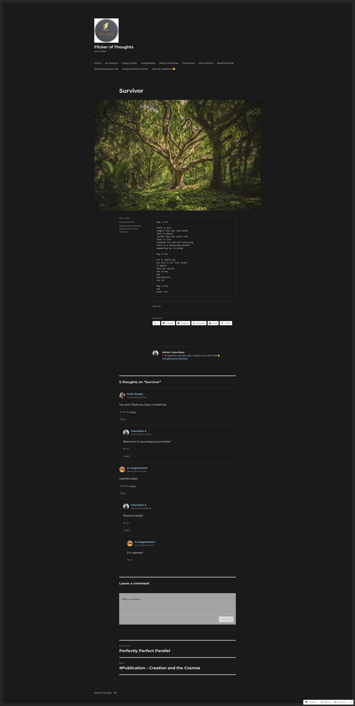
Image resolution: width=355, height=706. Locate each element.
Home (97, 63)
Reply (122, 419)
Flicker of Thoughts (113, 47)
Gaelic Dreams (135, 394)
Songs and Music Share (135, 69)
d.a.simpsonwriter (137, 468)
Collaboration (148, 63)
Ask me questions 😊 (163, 69)
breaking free (125, 226)
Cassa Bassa (137, 431)
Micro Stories (206, 63)
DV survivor (133, 229)
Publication (188, 63)
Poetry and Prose (168, 63)
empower (123, 232)
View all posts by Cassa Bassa (175, 358)
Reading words (225, 63)
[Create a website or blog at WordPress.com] (115, 693)
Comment (226, 619)
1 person (132, 412)
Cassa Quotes (129, 63)
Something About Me (106, 69)
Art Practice (111, 63)
